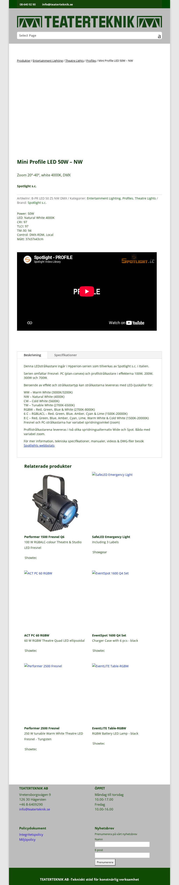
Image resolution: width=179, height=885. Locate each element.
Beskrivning (32, 355)
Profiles (91, 61)
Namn (99, 839)
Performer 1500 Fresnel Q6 (44, 537)
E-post (99, 850)
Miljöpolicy (27, 839)
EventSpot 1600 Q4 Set (109, 635)
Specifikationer (65, 355)
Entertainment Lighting (48, 61)
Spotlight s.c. (37, 203)
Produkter (23, 61)
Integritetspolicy (31, 834)
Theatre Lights (74, 61)
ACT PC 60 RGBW (36, 635)
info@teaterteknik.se (34, 809)
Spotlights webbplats (39, 445)
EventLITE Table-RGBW (109, 728)
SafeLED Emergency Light (111, 537)
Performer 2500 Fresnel (41, 728)
